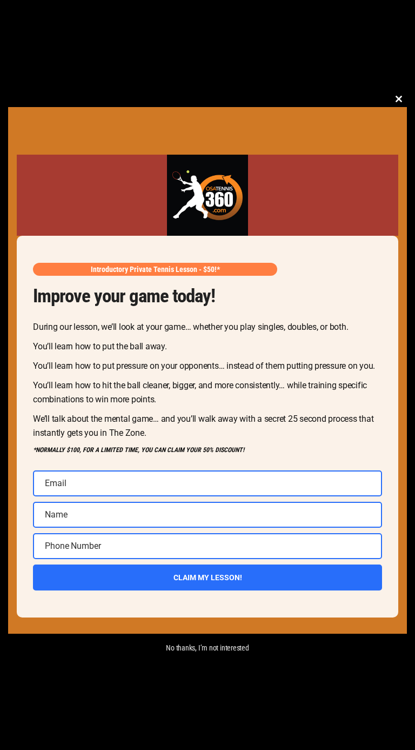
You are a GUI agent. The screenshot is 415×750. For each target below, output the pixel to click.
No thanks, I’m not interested (207, 647)
